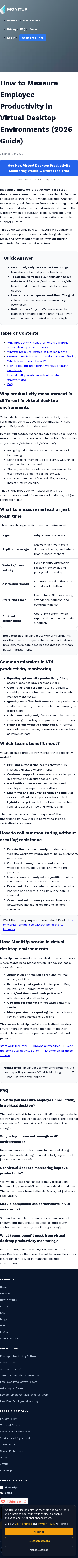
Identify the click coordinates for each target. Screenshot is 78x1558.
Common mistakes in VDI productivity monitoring (41, 356)
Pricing (11, 29)
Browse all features (46, 1046)
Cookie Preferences (12, 1451)
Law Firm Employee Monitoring (19, 1401)
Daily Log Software (12, 1388)
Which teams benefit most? (26, 361)
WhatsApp (11, 1487)
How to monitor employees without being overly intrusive (38, 924)
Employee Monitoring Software (19, 1356)
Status (4, 1463)
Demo (3, 1325)
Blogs (3, 1319)
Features (13, 20)
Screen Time (7, 1362)
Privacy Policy (8, 1418)
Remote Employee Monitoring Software (24, 1394)
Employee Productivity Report (18, 1381)
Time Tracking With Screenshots (20, 1375)
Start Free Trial (9, 1338)
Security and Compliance (15, 1431)
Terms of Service (10, 1425)
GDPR (3, 1457)
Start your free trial (13, 1046)
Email (8, 1492)
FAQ (22, 29)
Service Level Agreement (15, 1438)
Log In (4, 1332)
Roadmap (6, 1470)
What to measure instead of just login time (37, 352)
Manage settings (39, 1550)
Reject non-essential (39, 1541)
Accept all (39, 1531)
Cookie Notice (8, 1444)
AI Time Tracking (10, 1368)
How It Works (31, 20)
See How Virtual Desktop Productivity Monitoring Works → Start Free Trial (39, 168)
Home (3, 1286)
